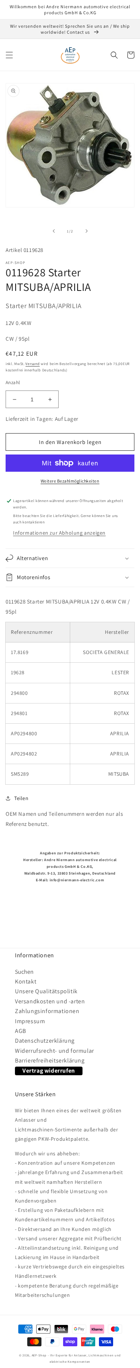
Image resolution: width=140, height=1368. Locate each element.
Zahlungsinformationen (47, 1011)
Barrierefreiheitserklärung (50, 1060)
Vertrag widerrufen (48, 1070)
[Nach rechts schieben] (86, 231)
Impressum (30, 1021)
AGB (20, 1031)
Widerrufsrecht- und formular (54, 1051)
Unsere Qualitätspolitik (46, 991)
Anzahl (13, 382)
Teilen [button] (21, 798)
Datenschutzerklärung (45, 1041)
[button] (9, 55)
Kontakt (25, 981)
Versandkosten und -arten (50, 1001)
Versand (32, 363)
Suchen (24, 972)
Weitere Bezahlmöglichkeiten (70, 481)
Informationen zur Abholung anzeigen (59, 532)
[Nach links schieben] (54, 231)
